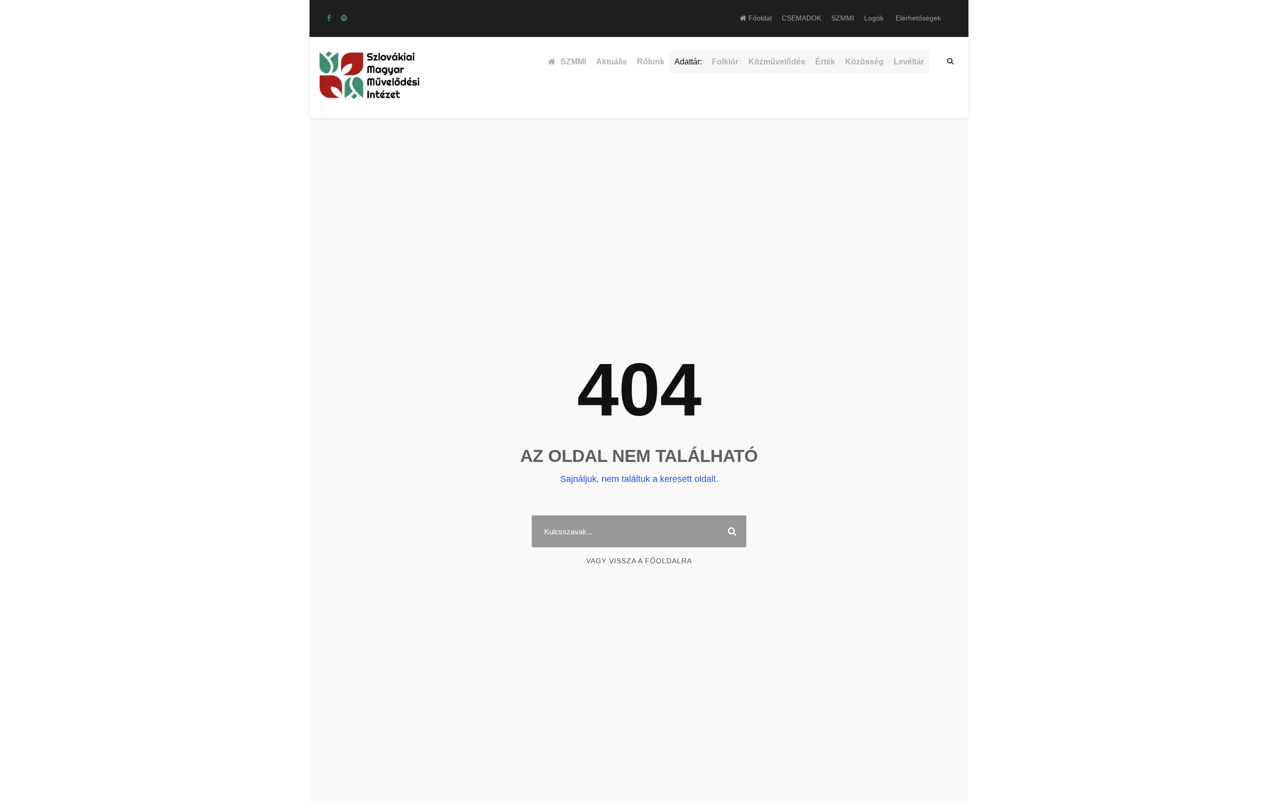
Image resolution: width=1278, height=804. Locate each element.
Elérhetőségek (918, 18)
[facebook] (329, 18)
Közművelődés (776, 61)
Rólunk (650, 61)
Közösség (864, 61)
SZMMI (842, 18)
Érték (825, 61)
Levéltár (909, 61)
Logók (874, 18)
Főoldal (759, 18)
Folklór (725, 61)
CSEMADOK (801, 18)
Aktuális (611, 61)
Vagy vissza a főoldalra (639, 561)
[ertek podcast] (344, 18)
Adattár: (688, 61)
